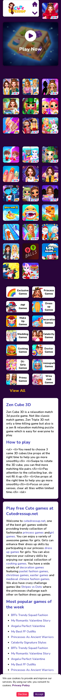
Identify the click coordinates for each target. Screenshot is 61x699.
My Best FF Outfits (23, 631)
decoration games (32, 567)
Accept (39, 694)
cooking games (16, 563)
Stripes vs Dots (31, 587)
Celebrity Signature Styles (28, 642)
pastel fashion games (33, 571)
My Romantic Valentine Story (30, 620)
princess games (33, 532)
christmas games (17, 575)
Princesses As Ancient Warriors (32, 637)
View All (17, 390)
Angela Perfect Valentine (28, 626)
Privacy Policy (21, 685)
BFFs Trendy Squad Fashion (29, 615)
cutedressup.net (34, 521)
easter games (39, 575)
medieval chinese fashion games (27, 579)
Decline (22, 694)
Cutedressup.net (22, 514)
